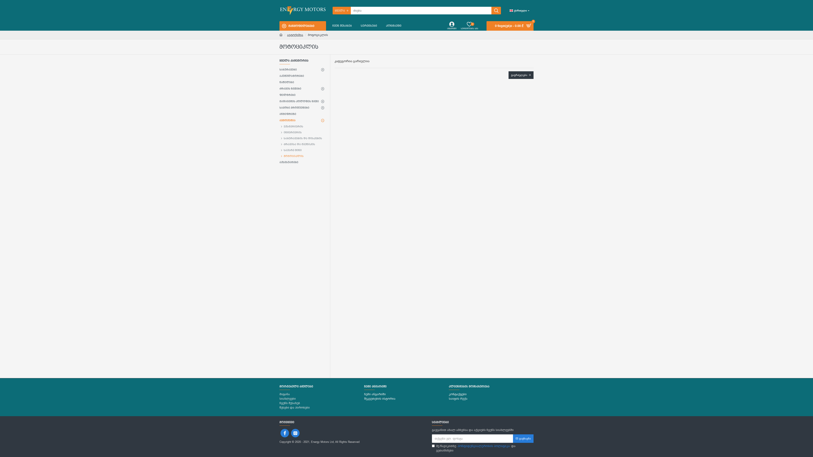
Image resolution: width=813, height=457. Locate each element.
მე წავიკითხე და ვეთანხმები (476, 448)
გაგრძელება (519, 75)
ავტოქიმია (295, 35)
